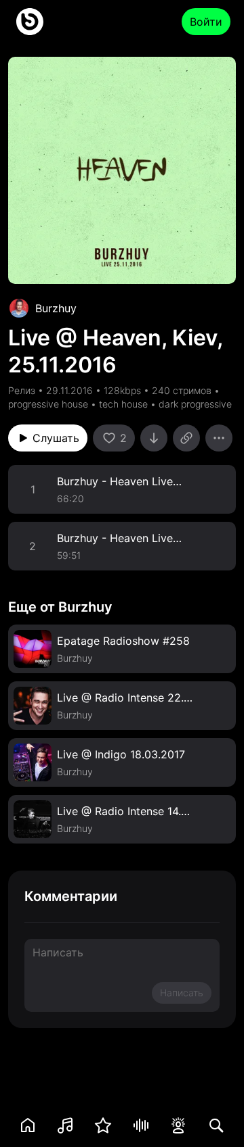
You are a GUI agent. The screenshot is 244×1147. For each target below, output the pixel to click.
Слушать (56, 438)
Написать (181, 992)
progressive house (48, 404)
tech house (123, 404)
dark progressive (195, 404)
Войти (206, 21)
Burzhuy (56, 308)
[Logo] (30, 21)
